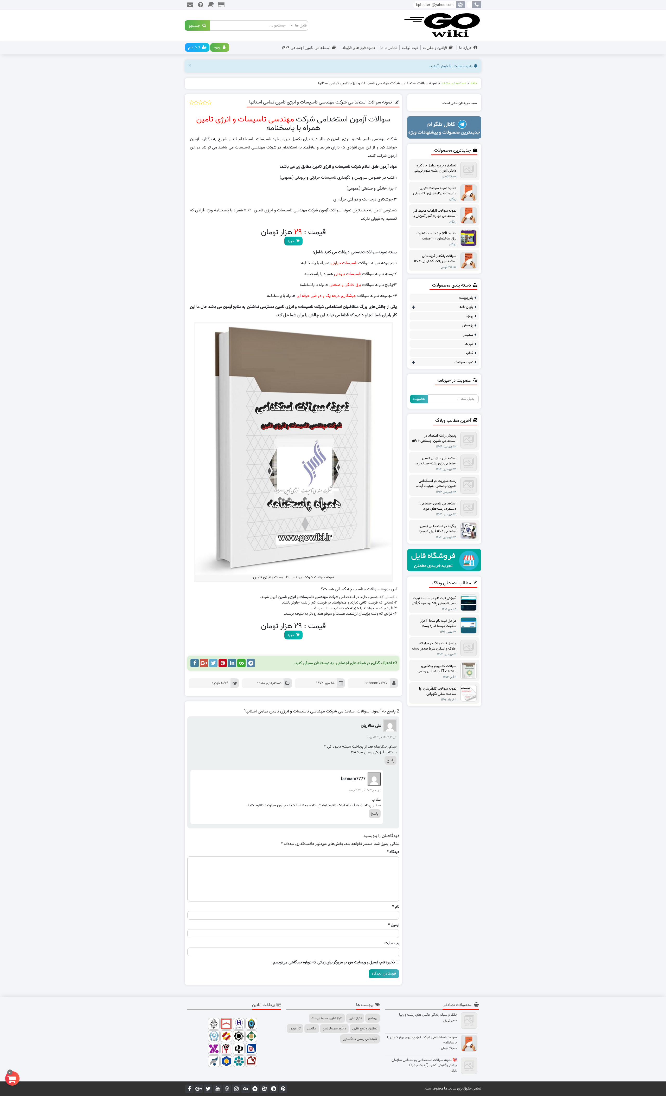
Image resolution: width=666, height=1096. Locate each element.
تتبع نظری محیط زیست (326, 1018)
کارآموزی (295, 1028)
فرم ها (468, 344)
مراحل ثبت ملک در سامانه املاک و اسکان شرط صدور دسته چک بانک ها (434, 646)
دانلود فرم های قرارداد (358, 48)
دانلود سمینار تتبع (334, 1028)
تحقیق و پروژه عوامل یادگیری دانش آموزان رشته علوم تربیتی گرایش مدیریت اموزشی (435, 168)
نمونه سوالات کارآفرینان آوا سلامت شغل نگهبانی (437, 691)
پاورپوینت (466, 298)
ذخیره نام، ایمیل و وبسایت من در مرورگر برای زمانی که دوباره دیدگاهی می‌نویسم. (333, 962)
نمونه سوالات (463, 362)
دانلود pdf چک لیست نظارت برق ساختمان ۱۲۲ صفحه (436, 236)
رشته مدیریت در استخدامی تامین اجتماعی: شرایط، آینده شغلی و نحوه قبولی (436, 483)
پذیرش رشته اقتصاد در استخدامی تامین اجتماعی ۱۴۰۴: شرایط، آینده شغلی (434, 438)
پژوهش (467, 325)
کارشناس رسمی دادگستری (360, 1039)
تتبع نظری (355, 1018)
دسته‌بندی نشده (269, 683)
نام (395, 907)
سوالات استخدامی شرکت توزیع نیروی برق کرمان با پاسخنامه (422, 1040)
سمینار (468, 335)
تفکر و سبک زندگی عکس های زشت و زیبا (428, 1014)
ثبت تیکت (410, 48)
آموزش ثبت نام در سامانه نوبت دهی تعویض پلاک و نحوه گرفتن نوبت (434, 601)
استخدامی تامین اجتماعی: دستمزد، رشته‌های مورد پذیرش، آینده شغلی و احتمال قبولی (435, 506)
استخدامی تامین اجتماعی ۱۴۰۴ (306, 48)
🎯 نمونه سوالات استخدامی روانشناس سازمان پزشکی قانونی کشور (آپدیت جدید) (424, 1063)
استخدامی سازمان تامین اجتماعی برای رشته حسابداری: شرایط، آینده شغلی (435, 461)
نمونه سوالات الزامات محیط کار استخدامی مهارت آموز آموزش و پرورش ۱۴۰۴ (434, 213)
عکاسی (311, 1028)
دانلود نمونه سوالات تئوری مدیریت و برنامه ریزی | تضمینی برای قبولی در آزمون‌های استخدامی (434, 191)
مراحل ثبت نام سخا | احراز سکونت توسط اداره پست (438, 623)
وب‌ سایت (392, 943)
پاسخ (390, 760)
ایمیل (393, 925)
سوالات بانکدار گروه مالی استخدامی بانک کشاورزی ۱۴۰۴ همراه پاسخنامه (435, 259)
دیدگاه (393, 852)
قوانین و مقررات (435, 48)
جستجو (195, 25)
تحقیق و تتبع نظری (364, 1028)
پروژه (469, 316)
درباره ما (465, 48)
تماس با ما (388, 48)
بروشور (372, 1018)
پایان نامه (466, 307)
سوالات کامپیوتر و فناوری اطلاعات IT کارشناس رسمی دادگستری (437, 669)
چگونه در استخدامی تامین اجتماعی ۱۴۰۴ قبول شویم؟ (437, 529)
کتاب (469, 353)
